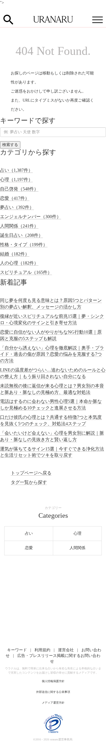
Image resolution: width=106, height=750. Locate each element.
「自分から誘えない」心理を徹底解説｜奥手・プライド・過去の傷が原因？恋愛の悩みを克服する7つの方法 (52, 354)
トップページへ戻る (31, 472)
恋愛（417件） (14, 198)
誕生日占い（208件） (21, 235)
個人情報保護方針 (53, 681)
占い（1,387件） (16, 170)
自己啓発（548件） (19, 188)
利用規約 (42, 650)
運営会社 (66, 650)
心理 (77, 533)
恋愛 (29, 548)
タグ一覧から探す (29, 482)
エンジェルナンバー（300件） (30, 216)
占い (29, 533)
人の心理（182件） (19, 263)
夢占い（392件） (17, 207)
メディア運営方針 (53, 702)
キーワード (17, 650)
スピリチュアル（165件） (26, 272)
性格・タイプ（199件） (23, 244)
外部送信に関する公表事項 (53, 691)
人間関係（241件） (19, 226)
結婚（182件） (14, 254)
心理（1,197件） (16, 179)
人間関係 (77, 548)
